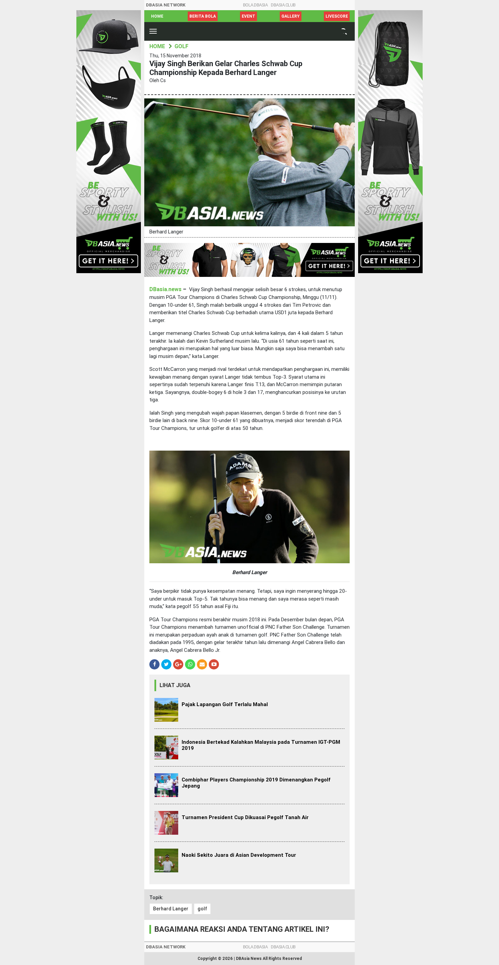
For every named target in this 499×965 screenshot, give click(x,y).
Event (248, 16)
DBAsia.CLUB (283, 4)
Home (157, 16)
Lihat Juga (175, 685)
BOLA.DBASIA (255, 4)
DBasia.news (165, 289)
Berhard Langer (170, 908)
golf (202, 908)
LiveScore (337, 16)
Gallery (290, 16)
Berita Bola (202, 16)
